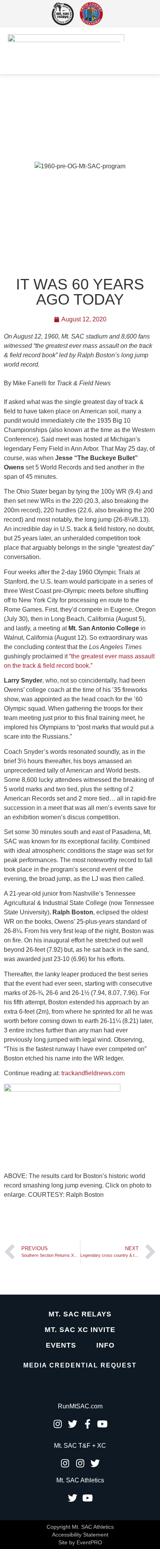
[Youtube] (102, 1424)
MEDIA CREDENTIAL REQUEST (80, 1365)
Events (61, 1345)
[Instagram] (57, 1424)
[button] (123, 50)
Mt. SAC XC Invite (80, 1330)
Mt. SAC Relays (80, 1314)
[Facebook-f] (87, 1424)
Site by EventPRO (80, 1542)
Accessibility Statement (80, 1534)
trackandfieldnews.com (93, 1073)
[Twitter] (72, 1424)
